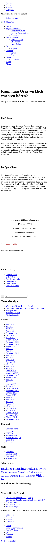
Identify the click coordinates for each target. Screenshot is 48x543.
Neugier (14, 472)
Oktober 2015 (11, 417)
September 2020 (12, 344)
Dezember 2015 (12, 413)
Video (40, 475)
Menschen (6, 471)
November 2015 (12, 415)
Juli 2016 (9, 397)
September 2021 (12, 333)
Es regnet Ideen (12, 310)
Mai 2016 (9, 402)
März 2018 (10, 368)
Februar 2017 (11, 384)
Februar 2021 (11, 335)
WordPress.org (11, 458)
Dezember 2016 (12, 388)
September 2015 (12, 419)
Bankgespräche (12, 429)
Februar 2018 (11, 371)
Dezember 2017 (12, 373)
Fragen (17, 468)
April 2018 (10, 366)
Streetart (22, 476)
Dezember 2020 (12, 340)
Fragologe (10, 431)
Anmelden (10, 452)
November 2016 (12, 391)
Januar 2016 (10, 410)
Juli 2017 (9, 380)
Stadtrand (14, 475)
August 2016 (11, 395)
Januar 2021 (10, 338)
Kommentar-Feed (13, 456)
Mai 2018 (9, 364)
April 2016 (10, 404)
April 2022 (10, 331)
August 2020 (11, 346)
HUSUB (9, 433)
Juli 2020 (9, 349)
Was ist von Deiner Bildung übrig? (19, 306)
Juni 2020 (10, 351)
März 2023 (10, 329)
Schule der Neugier (13, 438)
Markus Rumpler (12, 315)
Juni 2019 (10, 355)
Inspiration (28, 468)
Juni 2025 (10, 324)
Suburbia (9, 442)
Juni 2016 (10, 399)
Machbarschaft (11, 435)
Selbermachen (5, 476)
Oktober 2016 (11, 393)
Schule (40, 472)
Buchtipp (7, 468)
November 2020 (12, 342)
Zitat (2, 479)
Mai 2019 (9, 357)
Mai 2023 (9, 327)
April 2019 (10, 360)
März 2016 (10, 406)
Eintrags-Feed (11, 454)
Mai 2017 (9, 382)
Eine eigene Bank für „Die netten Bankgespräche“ (25, 308)
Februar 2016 (11, 408)
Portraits (32, 471)
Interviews (40, 468)
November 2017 (12, 375)
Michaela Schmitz (13, 313)
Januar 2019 (10, 362)
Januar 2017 (10, 386)
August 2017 (11, 377)
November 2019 (12, 353)
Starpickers (10, 440)
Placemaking (23, 472)
